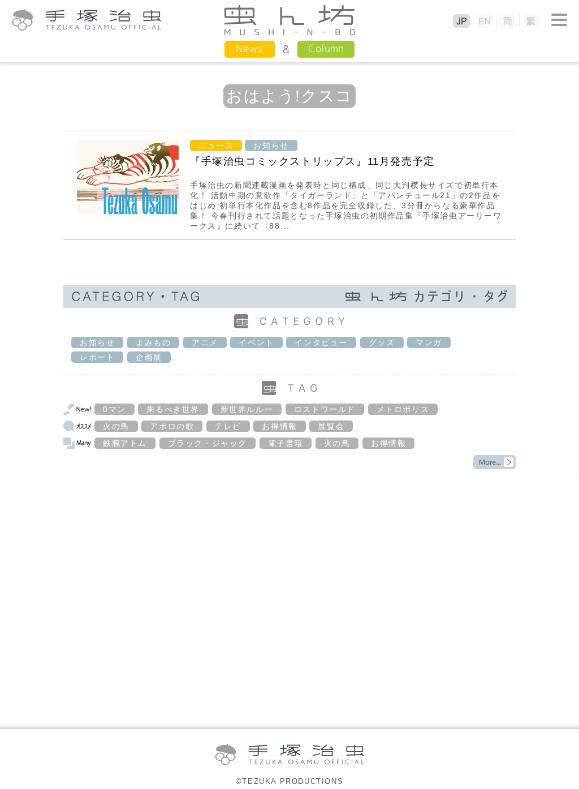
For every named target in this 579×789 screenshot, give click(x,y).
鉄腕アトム (125, 443)
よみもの (153, 342)
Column (326, 48)
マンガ (429, 342)
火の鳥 (116, 426)
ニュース (216, 145)
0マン (114, 409)
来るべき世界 (173, 409)
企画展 (149, 357)
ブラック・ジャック (207, 443)
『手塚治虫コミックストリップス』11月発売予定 (312, 161)
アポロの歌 (172, 426)
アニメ (205, 342)
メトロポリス (403, 409)
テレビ (228, 426)
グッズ (382, 342)
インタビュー (321, 342)
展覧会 (331, 426)
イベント (256, 342)
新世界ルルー (247, 409)
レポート (97, 357)
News (249, 48)
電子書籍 (285, 443)
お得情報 (279, 426)
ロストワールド (325, 409)
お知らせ (270, 145)
